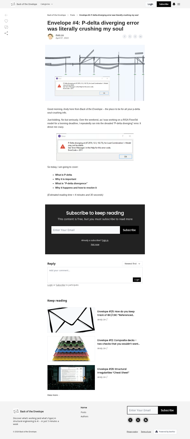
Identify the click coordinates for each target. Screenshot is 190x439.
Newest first (131, 263)
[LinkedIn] (138, 420)
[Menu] (174, 3)
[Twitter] (130, 420)
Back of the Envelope (56, 15)
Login (150, 4)
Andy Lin (60, 35)
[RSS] (145, 420)
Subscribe (163, 4)
